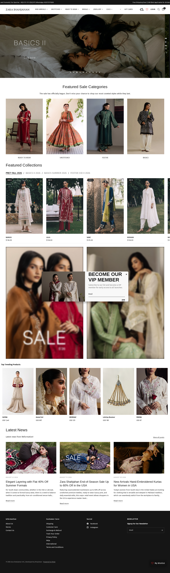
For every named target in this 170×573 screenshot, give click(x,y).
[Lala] (64, 206)
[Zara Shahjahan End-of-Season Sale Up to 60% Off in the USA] (85, 458)
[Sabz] (105, 206)
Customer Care (52, 519)
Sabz (89, 237)
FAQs (48, 540)
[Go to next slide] (160, 395)
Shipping (49, 524)
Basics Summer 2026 (55, 173)
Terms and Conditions (54, 547)
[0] (162, 9)
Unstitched (55, 9)
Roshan (130, 237)
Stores (8, 527)
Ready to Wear (24, 158)
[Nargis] (24, 206)
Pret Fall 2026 (14, 173)
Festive (105, 158)
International (51, 544)
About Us (9, 524)
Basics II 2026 (33, 173)
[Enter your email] (162, 530)
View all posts (158, 437)
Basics (145, 158)
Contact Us (10, 530)
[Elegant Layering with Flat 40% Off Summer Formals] (31, 458)
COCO (108, 9)
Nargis (9, 237)
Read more (10, 501)
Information (11, 519)
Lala (48, 237)
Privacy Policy (51, 537)
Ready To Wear (71, 9)
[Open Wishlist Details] (147, 9)
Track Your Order (52, 534)
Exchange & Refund (54, 530)
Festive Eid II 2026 (80, 173)
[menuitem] (41, 9)
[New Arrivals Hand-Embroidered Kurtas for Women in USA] (139, 458)
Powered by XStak (49, 562)
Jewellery (97, 9)
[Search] (158, 9)
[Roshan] (145, 206)
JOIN (123, 300)
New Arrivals (40, 9)
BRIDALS (85, 9)
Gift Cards (128, 9)
